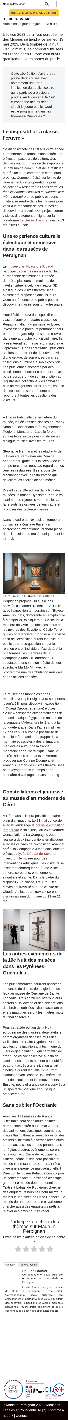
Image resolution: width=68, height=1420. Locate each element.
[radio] (18, 1249)
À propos (10, 1264)
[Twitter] (16, 18)
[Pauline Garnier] (12, 1283)
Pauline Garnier (34, 1271)
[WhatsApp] (22, 18)
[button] (34, 573)
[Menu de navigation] (60, 4)
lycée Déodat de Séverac (37, 854)
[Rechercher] (47, 4)
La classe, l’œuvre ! (34, 220)
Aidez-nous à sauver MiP (34, 13)
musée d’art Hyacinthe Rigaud (30, 266)
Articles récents (28, 1264)
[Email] (27, 18)
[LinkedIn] (10, 18)
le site (51, 177)
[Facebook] (5, 18)
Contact (22, 1416)
